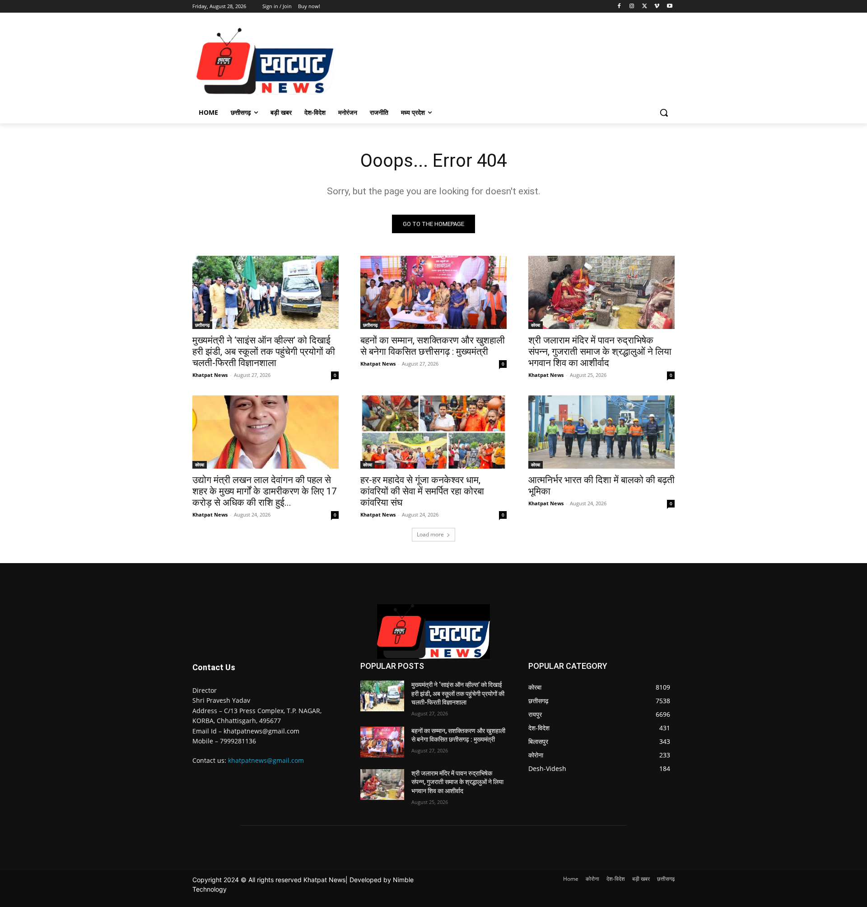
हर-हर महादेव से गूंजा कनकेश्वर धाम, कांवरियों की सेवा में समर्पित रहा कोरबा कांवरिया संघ (422, 491)
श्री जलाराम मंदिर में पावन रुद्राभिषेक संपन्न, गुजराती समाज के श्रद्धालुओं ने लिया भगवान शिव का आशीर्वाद (599, 351)
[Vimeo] (657, 6)
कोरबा (535, 325)
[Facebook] (619, 6)
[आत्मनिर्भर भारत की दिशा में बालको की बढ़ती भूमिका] (601, 432)
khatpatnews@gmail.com (266, 760)
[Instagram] (632, 6)
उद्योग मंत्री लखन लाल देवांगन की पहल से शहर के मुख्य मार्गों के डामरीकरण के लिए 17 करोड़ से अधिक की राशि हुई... (264, 491)
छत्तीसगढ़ (202, 325)
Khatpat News (210, 374)
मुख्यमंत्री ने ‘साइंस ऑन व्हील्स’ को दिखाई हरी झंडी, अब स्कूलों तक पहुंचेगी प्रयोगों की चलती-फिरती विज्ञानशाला (263, 351)
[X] (644, 6)
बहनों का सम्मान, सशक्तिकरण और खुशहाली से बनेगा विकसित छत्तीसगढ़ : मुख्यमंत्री (432, 346)
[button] (664, 112)
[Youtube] (669, 6)
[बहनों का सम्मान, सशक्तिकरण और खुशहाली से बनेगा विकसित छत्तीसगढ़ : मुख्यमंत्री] (433, 292)
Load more (430, 534)
